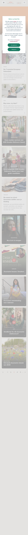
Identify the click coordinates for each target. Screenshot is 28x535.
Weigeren (14, 49)
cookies (14, 21)
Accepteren (14, 45)
